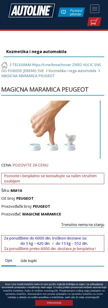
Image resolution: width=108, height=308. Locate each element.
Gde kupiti (29, 260)
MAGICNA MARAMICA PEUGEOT (28, 75)
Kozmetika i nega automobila (72, 70)
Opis (8, 260)
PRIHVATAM (54, 302)
